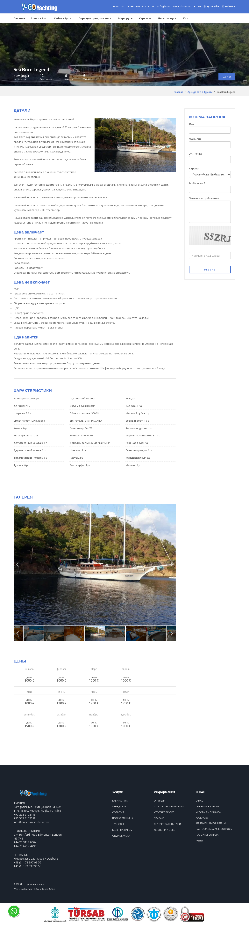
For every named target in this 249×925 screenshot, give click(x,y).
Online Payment (122, 835)
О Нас (199, 800)
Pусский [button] (211, 6)
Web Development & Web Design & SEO (34, 888)
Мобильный (197, 183)
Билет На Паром (122, 830)
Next (172, 566)
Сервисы (145, 18)
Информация (167, 18)
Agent (199, 840)
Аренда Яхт (39, 18)
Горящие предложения (95, 18)
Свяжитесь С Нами (207, 806)
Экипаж (159, 818)
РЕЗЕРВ (210, 269)
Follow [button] (228, 6)
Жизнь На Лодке (164, 830)
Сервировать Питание (168, 824)
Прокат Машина (122, 818)
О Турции (160, 800)
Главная (19, 18)
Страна (194, 168)
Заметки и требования (204, 198)
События (118, 812)
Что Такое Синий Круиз (169, 806)
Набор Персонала (207, 834)
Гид (186, 18)
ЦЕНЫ (227, 76)
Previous (17, 566)
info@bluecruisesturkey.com (31, 822)
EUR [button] (196, 6)
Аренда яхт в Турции (200, 92)
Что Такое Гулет (164, 812)
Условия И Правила (208, 812)
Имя (192, 124)
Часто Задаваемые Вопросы (214, 829)
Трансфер (118, 824)
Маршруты (125, 18)
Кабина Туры (63, 18)
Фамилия (195, 139)
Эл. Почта (195, 153)
